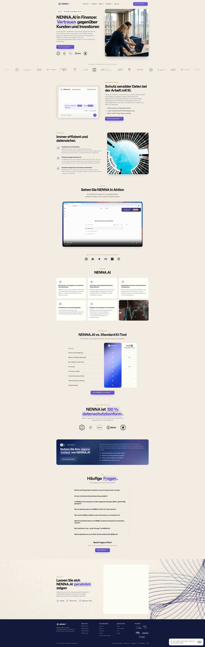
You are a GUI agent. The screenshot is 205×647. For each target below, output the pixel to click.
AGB (147, 643)
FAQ (118, 630)
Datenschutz (127, 643)
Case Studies (120, 628)
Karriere (101, 628)
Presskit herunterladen (105, 635)
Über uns (116, 3)
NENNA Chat (84, 626)
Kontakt (101, 633)
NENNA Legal (84, 633)
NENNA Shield (84, 630)
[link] (102, 550)
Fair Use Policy (141, 643)
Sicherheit (94, 3)
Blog (118, 626)
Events (118, 633)
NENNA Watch (85, 628)
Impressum (134, 643)
